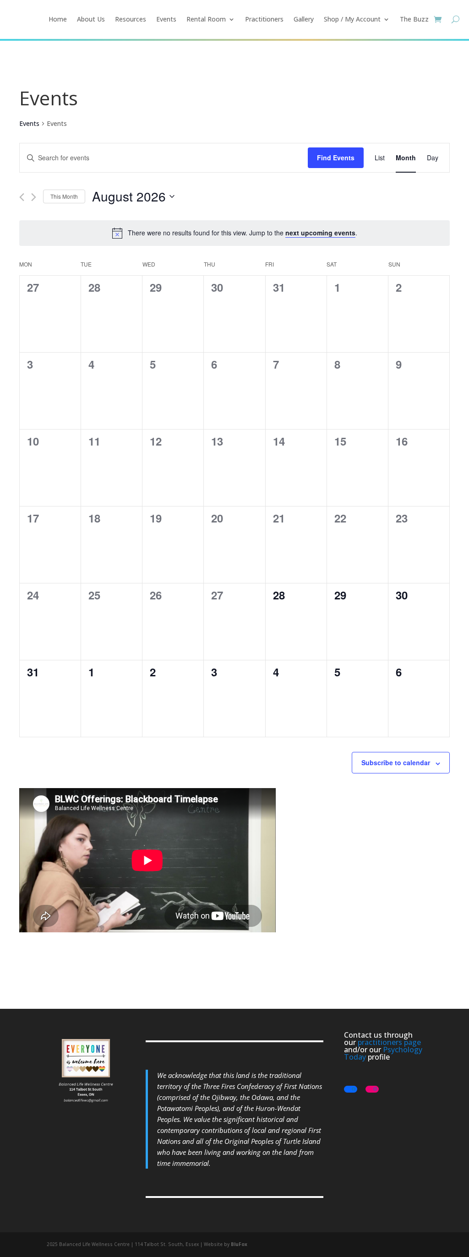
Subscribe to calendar (395, 762)
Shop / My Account (352, 19)
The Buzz (414, 19)
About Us (91, 19)
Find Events (335, 157)
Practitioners (264, 19)
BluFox (239, 1244)
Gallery (304, 19)
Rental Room (206, 19)
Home (58, 19)
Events (166, 19)
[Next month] (33, 197)
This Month (64, 196)
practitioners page (389, 1042)
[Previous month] (21, 197)
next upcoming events (320, 232)
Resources (130, 19)
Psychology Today (383, 1053)
